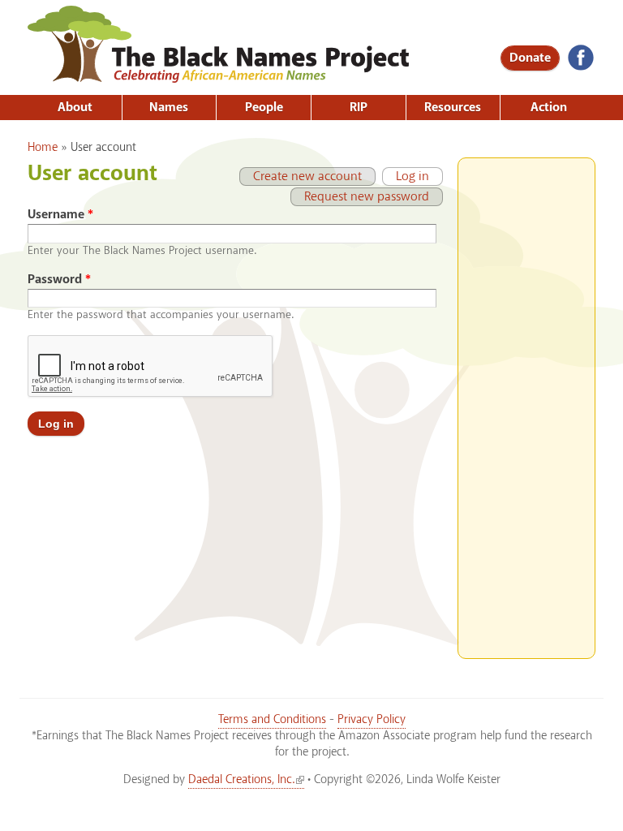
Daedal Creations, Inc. (241, 780)
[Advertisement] (526, 401)
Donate (530, 58)
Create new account (307, 176)
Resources (452, 107)
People (264, 107)
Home (43, 148)
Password (59, 279)
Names (168, 107)
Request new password (366, 196)
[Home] (218, 77)
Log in (405, 176)
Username (60, 214)
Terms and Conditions (272, 720)
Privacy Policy (371, 720)
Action (549, 107)
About (75, 107)
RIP (358, 107)
